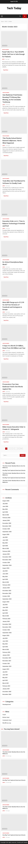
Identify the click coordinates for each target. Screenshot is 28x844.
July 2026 (5, 503)
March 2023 (6, 616)
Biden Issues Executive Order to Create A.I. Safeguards (14, 414)
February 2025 (6, 551)
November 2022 (7, 627)
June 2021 (5, 674)
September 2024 (7, 565)
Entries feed (6, 717)
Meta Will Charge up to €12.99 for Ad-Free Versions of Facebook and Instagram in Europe (14, 289)
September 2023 (7, 599)
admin (3, 59)
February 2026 (6, 517)
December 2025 (7, 523)
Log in (4, 714)
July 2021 (5, 672)
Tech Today (14, 8)
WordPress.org (7, 723)
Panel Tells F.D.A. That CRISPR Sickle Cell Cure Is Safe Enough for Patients (14, 39)
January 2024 (6, 587)
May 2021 (5, 677)
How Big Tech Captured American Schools (14, 470)
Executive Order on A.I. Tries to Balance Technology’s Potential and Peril (14, 208)
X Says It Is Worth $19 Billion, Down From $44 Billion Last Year (14, 333)
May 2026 (5, 509)
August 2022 (6, 635)
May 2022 (5, 644)
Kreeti (18, 842)
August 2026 (6, 500)
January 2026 (6, 520)
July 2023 (5, 604)
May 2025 (5, 543)
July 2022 (5, 638)
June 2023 (5, 607)
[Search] (20, 16)
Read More (5, 70)
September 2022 (7, 632)
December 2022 (7, 624)
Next (21, 448)
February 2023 (6, 618)
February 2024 (6, 585)
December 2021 (7, 658)
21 (18, 448)
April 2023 (5, 613)
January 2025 (6, 554)
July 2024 (5, 571)
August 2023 (6, 601)
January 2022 (6, 655)
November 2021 (7, 660)
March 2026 (6, 515)
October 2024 (6, 562)
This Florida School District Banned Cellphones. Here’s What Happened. (14, 125)
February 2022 (6, 652)
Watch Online (25, 16)
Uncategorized (5, 49)
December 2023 (7, 590)
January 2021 (6, 688)
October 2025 (6, 529)
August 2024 (6, 568)
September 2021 (7, 666)
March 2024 (6, 582)
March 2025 (6, 548)
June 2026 (5, 506)
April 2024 (5, 579)
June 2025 (5, 540)
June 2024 (5, 573)
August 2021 (6, 669)
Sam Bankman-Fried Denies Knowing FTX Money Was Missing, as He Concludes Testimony (14, 82)
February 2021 (6, 686)
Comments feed (7, 720)
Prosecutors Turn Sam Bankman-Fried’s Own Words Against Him (14, 371)
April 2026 (5, 512)
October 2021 (6, 663)
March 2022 (6, 649)
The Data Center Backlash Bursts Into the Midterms (14, 739)
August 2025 (6, 534)
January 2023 (6, 621)
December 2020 (7, 691)
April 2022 (5, 646)
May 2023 (5, 610)
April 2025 (5, 545)
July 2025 (5, 537)
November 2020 (7, 694)
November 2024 (7, 559)
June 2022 (5, 641)
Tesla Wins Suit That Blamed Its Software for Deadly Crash (14, 168)
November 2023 (7, 593)
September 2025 (7, 531)
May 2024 (5, 576)
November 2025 (7, 526)
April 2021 (5, 680)
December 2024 (7, 557)
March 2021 (6, 683)
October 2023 (6, 596)
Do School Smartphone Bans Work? (14, 249)
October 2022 (6, 630)
